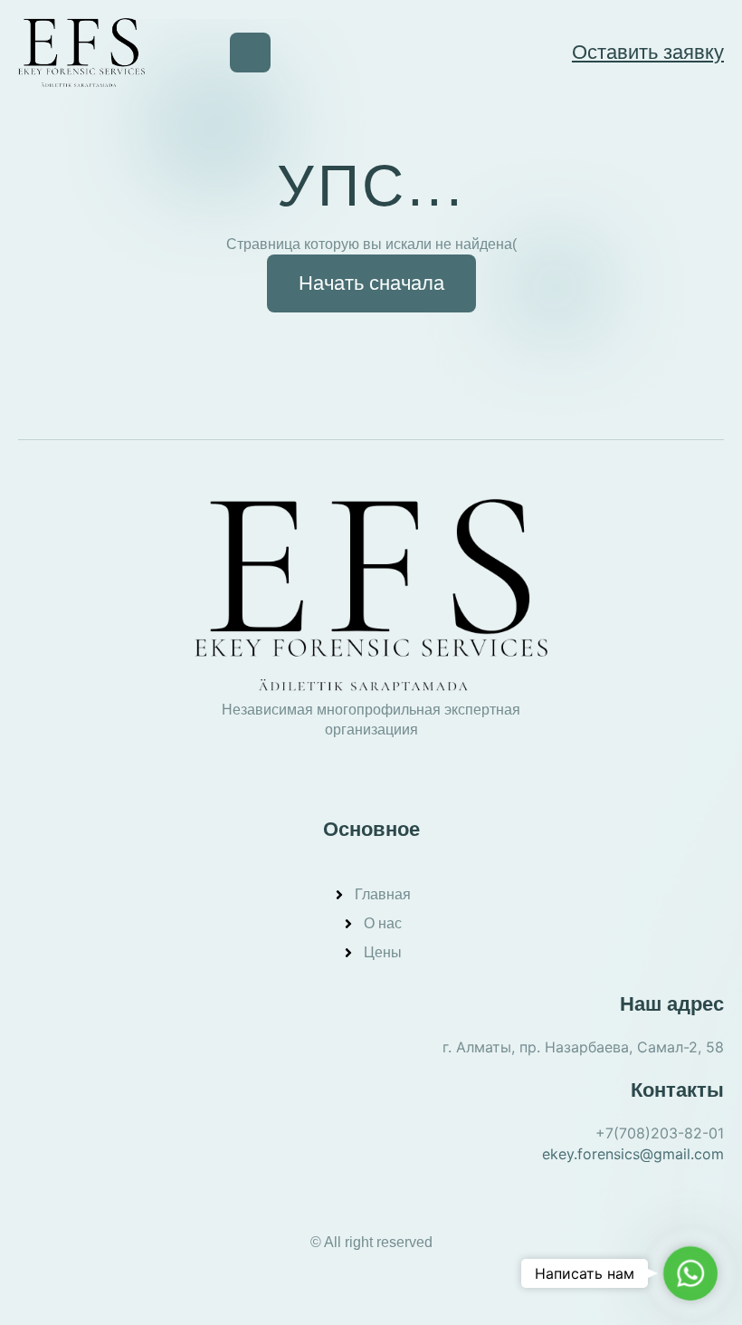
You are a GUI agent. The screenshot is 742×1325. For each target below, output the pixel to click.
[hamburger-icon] (250, 52)
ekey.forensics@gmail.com (633, 1154)
